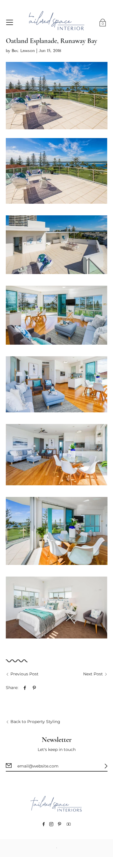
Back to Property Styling (35, 721)
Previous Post (24, 674)
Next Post (93, 674)
